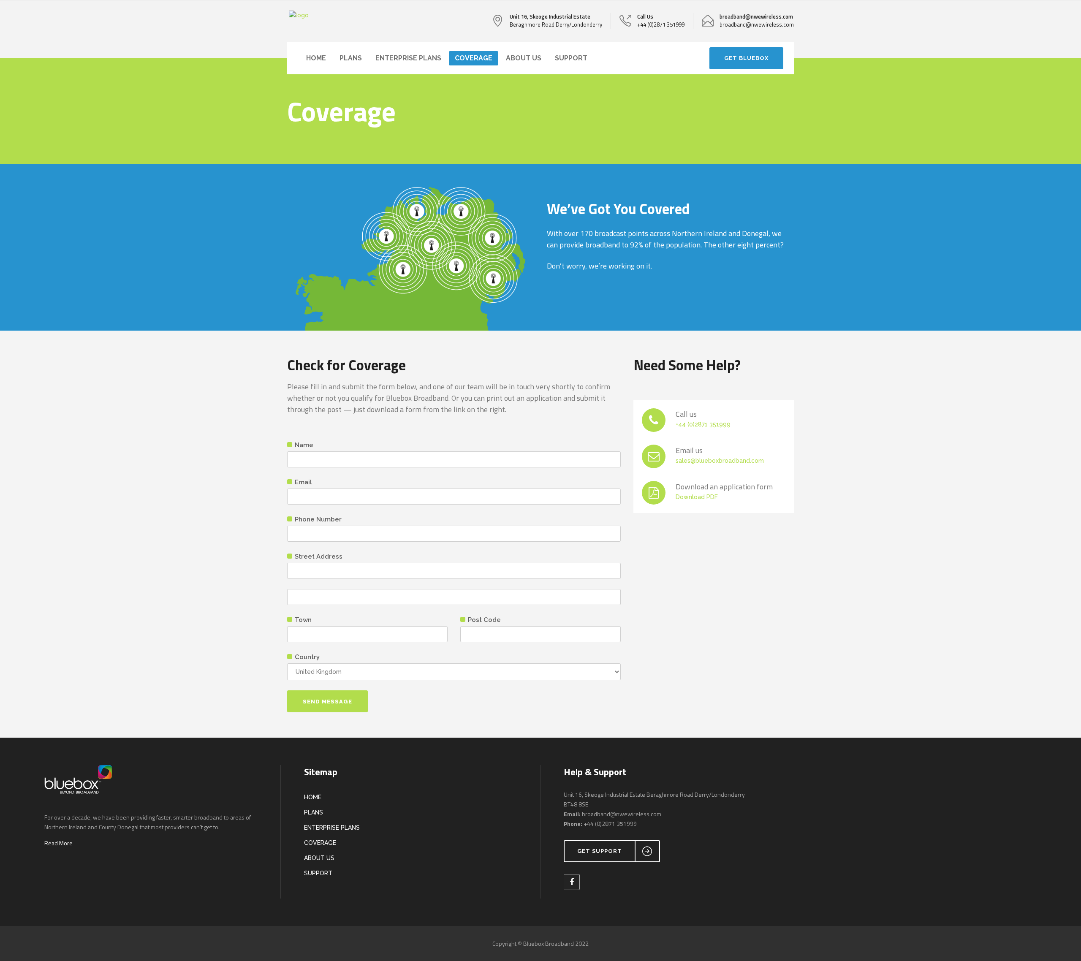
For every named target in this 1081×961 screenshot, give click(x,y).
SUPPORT (318, 873)
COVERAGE (320, 842)
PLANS (313, 812)
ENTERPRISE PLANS (332, 827)
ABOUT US (319, 858)
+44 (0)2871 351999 (703, 424)
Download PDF (697, 497)
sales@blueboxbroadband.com (720, 460)
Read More (58, 843)
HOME (312, 797)
